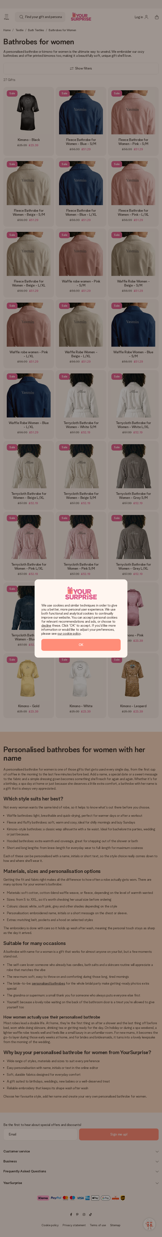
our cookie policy (69, 634)
